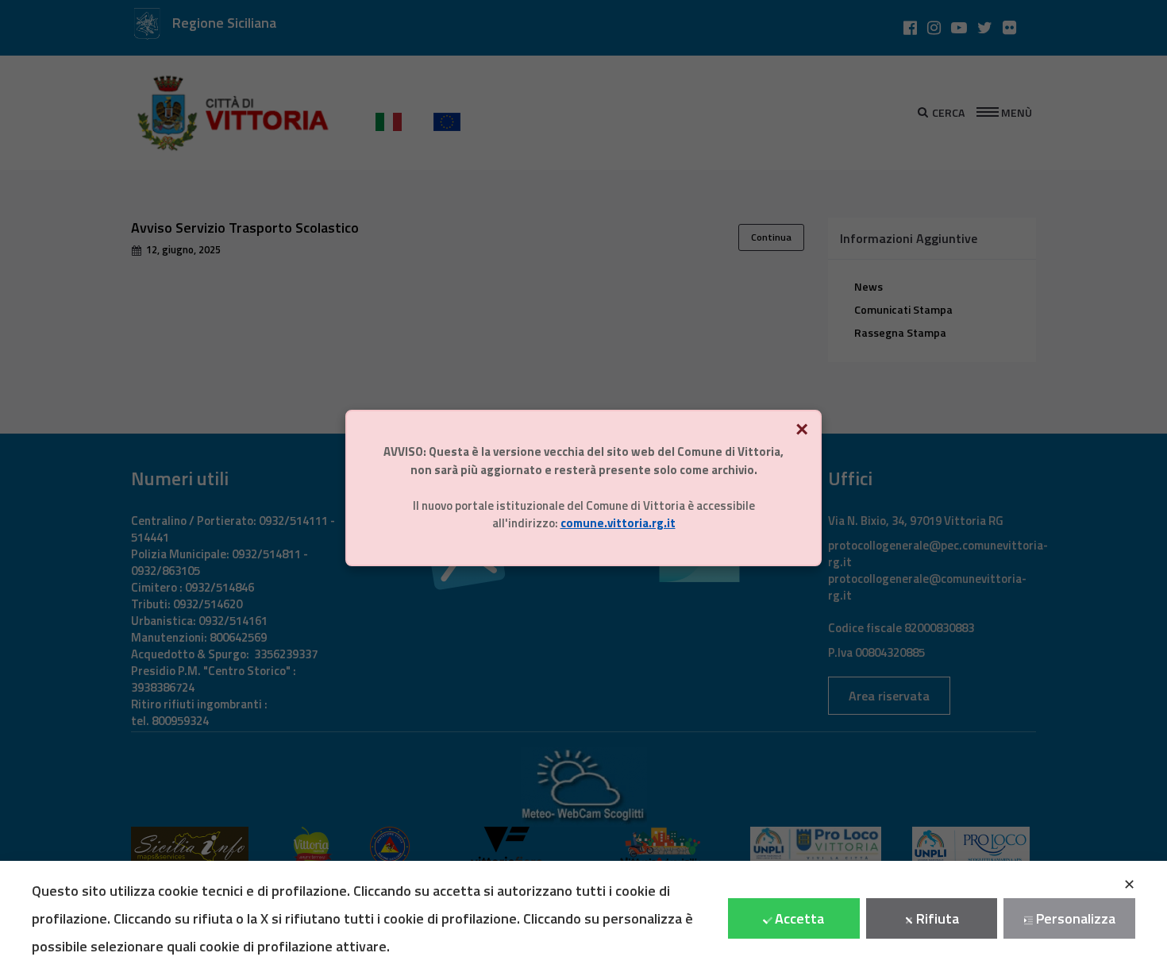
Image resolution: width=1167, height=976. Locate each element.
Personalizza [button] (1075, 918)
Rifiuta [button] (937, 918)
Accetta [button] (799, 918)
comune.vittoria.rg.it (618, 523)
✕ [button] (1129, 884)
